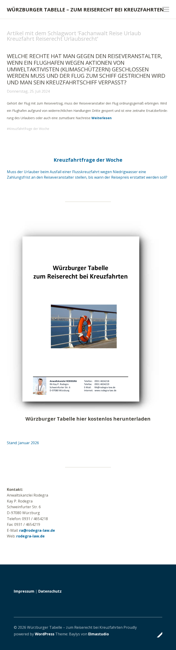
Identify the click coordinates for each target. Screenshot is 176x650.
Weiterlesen (101, 118)
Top (157, 634)
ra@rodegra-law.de (37, 530)
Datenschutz (50, 591)
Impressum (24, 591)
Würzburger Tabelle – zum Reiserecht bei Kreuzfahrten (85, 9)
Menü (165, 9)
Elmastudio (98, 634)
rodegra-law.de (30, 536)
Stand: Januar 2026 (23, 442)
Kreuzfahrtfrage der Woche (29, 128)
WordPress (44, 634)
